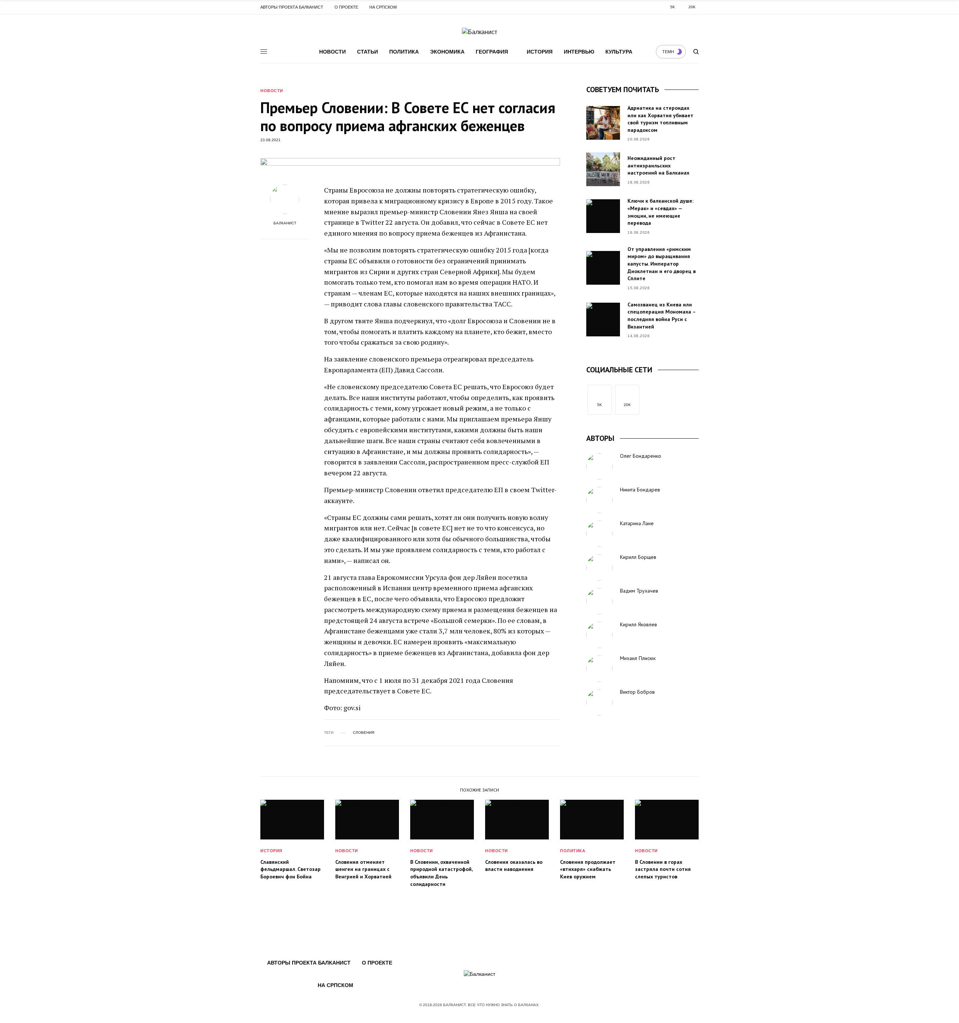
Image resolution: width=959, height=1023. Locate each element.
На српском (383, 7)
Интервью (579, 52)
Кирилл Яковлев (638, 624)
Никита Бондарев (640, 489)
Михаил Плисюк (638, 658)
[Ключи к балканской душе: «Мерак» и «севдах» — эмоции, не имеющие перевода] (603, 216)
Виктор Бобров (637, 691)
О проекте (346, 7)
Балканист (284, 223)
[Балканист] (479, 32)
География (492, 52)
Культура (618, 52)
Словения (363, 733)
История (540, 52)
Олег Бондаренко (640, 455)
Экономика (447, 52)
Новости (332, 52)
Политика (404, 52)
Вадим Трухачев (639, 590)
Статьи (367, 52)
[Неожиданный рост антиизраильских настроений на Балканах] (603, 169)
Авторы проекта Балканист (291, 7)
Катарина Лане (637, 523)
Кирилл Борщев (638, 557)
